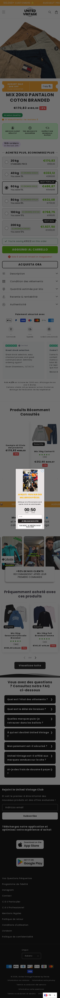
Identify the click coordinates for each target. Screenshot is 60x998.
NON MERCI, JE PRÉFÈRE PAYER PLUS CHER (29, 526)
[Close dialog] (42, 471)
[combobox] (50, 995)
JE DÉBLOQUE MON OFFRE (30, 521)
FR (50, 995)
